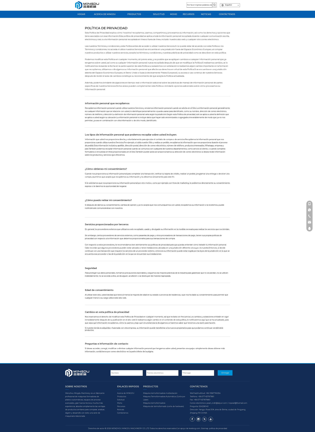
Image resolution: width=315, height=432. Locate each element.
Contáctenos (122, 413)
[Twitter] (204, 419)
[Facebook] (192, 419)
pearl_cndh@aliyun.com (217, 403)
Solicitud (120, 400)
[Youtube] (210, 419)
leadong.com (194, 428)
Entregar (225, 373)
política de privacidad (218, 428)
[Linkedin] (198, 419)
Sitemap (204, 428)
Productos (121, 396)
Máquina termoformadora (154, 403)
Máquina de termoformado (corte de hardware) (163, 406)
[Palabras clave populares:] (214, 4)
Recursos (121, 406)
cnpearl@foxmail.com (238, 403)
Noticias (120, 409)
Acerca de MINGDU (125, 393)
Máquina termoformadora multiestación (160, 393)
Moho (119, 403)
